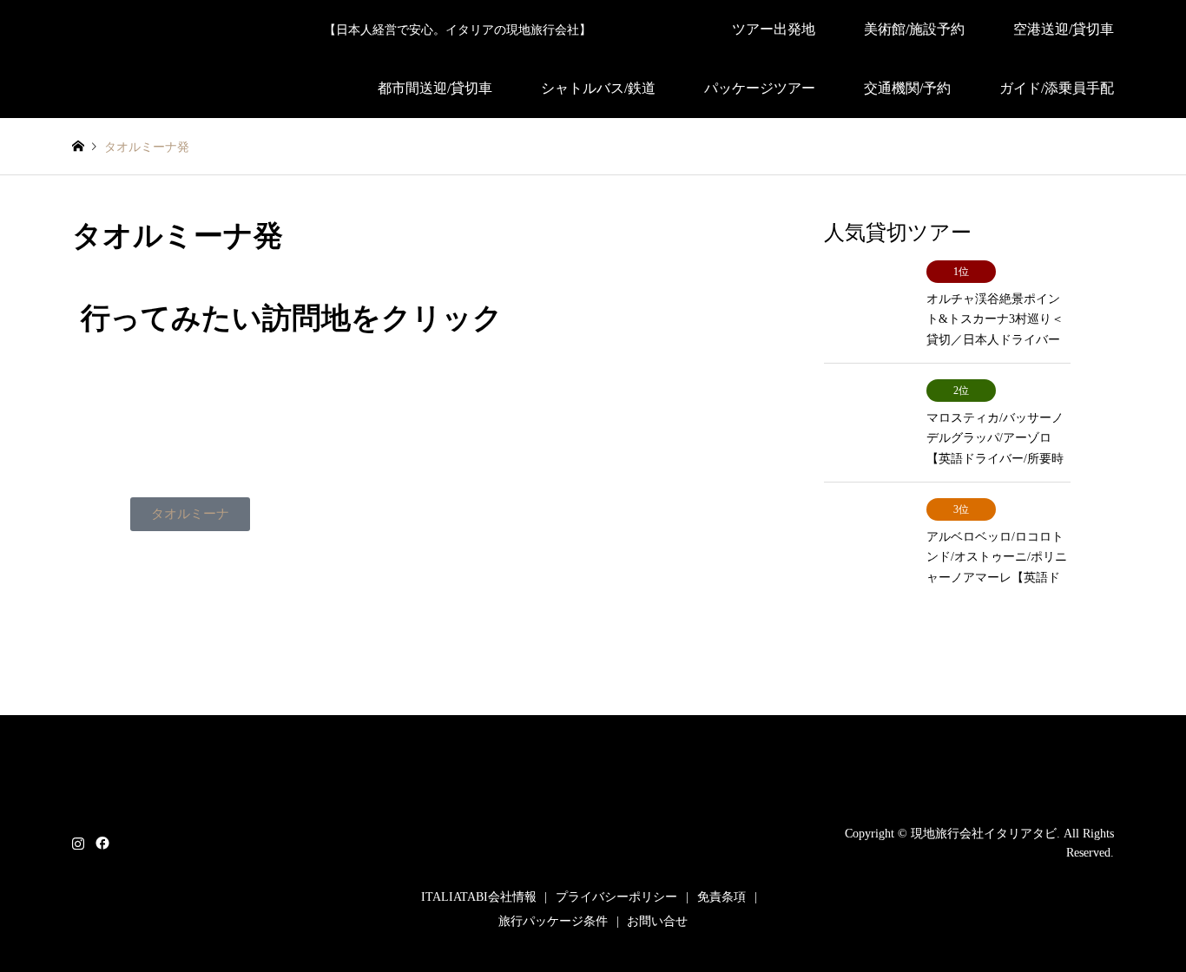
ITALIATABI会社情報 (479, 896)
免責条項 (721, 896)
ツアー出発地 (773, 29)
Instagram (78, 842)
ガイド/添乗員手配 (1056, 88)
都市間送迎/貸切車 (435, 88)
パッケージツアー (759, 88)
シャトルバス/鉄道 (598, 88)
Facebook (101, 842)
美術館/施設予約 (914, 29)
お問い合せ (657, 921)
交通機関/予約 (907, 88)
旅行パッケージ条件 (553, 921)
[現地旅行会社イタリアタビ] (593, 855)
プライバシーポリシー (616, 896)
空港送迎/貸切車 (1063, 29)
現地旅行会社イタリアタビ (984, 832)
